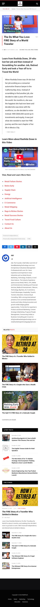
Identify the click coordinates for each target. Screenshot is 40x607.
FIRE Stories (34, 49)
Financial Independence (10, 235)
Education (17, 602)
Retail (15, 599)
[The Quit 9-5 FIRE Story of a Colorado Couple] (20, 400)
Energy (7, 194)
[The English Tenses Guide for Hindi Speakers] (6, 448)
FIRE (29, 239)
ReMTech (25, 595)
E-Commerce (10, 203)
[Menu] (3, 3)
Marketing (22, 599)
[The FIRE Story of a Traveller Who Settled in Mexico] (20, 344)
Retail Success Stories (14, 215)
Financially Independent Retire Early (14, 239)
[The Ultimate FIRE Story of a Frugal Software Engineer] (6, 555)
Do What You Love (25, 49)
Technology (30, 599)
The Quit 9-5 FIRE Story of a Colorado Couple (18, 413)
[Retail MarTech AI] (20, 3)
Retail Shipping (11, 207)
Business (25, 602)
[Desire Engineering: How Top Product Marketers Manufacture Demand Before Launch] (6, 470)
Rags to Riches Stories (14, 211)
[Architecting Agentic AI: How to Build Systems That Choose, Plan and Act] (6, 437)
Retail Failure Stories (13, 181)
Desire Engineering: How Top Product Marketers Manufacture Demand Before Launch (25, 473)
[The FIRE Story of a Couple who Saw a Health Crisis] (20, 372)
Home (13, 9)
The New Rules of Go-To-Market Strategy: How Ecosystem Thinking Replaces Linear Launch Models (23, 461)
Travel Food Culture (13, 220)
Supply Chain (10, 190)
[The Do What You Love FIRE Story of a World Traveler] (20, 24)
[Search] (37, 3)
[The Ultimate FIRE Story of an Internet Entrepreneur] (6, 565)
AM (5, 49)
